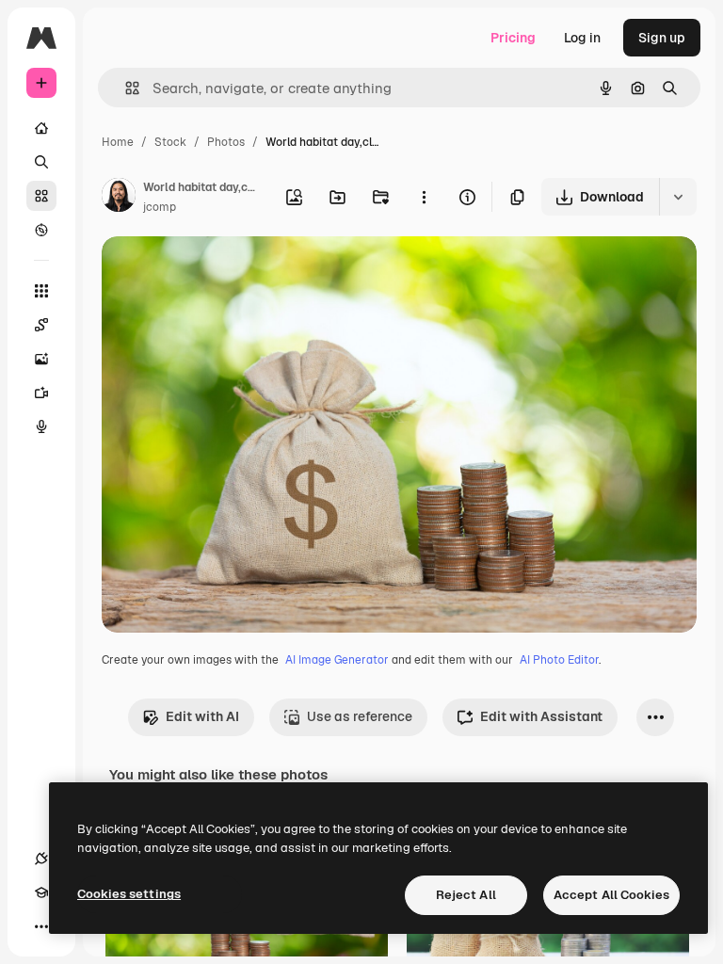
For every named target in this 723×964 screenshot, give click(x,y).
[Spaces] (41, 325)
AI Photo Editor (559, 659)
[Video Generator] (41, 393)
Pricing (513, 37)
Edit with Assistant (541, 716)
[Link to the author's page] (119, 197)
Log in (582, 37)
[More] (41, 926)
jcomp (159, 207)
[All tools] (41, 291)
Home (118, 142)
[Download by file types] (678, 197)
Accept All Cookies (611, 895)
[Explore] (41, 230)
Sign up (661, 37)
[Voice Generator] (41, 426)
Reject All (466, 895)
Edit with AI (202, 716)
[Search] (41, 162)
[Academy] (41, 892)
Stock (170, 142)
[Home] (41, 128)
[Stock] (41, 196)
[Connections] (41, 859)
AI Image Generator (337, 659)
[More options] (423, 197)
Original (222, 272)
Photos (226, 142)
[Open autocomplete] (125, 88)
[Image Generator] (41, 359)
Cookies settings (129, 894)
